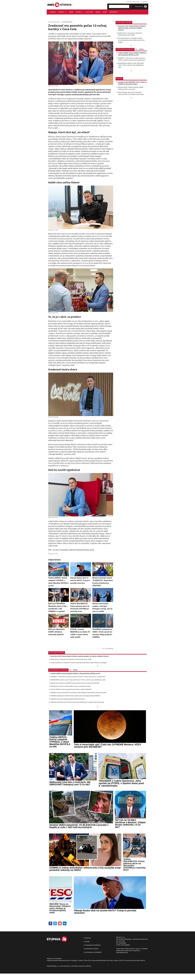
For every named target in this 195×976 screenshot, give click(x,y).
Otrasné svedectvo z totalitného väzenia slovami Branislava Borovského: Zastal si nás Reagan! (131, 40)
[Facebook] (50, 923)
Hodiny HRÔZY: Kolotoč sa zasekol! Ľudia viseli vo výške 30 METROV (71, 689)
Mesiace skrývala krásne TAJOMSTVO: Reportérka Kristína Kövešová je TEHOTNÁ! (75, 683)
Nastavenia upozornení (93, 952)
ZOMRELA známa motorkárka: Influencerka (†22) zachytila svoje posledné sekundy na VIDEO (78, 692)
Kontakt (88, 938)
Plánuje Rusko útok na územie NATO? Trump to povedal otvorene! (71, 686)
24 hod (141, 49)
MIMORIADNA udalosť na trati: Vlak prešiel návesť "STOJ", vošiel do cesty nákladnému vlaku (131, 65)
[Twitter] (55, 923)
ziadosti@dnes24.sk (122, 952)
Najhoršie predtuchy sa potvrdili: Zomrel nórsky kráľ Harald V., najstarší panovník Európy (77, 702)
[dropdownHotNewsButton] (131, 98)
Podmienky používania (93, 945)
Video (97, 12)
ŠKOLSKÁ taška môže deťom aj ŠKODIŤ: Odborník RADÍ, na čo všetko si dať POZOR (131, 93)
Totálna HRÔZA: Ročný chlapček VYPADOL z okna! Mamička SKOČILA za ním (132, 54)
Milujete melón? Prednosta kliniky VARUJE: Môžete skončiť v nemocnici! (130, 88)
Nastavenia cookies (92, 949)
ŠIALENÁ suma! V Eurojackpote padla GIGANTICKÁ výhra (68, 699)
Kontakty (114, 12)
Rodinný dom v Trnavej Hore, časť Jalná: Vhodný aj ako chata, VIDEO (130, 34)
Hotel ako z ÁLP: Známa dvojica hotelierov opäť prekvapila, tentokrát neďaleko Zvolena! (132, 28)
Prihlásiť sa (139, 6)
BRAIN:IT (88, 966)
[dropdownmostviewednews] (131, 45)
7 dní (135, 49)
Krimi (71, 12)
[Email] (60, 923)
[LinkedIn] (64, 923)
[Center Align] (131, 6)
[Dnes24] (66, 4)
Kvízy (105, 12)
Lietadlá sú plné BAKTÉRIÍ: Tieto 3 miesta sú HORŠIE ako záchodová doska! (132, 83)
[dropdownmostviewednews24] (131, 70)
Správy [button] (61, 12)
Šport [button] (79, 12)
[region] (73, 4)
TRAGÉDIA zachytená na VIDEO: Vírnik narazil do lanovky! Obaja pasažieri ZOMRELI (75, 696)
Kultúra (89, 12)
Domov (53, 12)
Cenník (87, 941)
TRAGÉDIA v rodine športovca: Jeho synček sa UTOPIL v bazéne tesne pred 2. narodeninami (131, 59)
